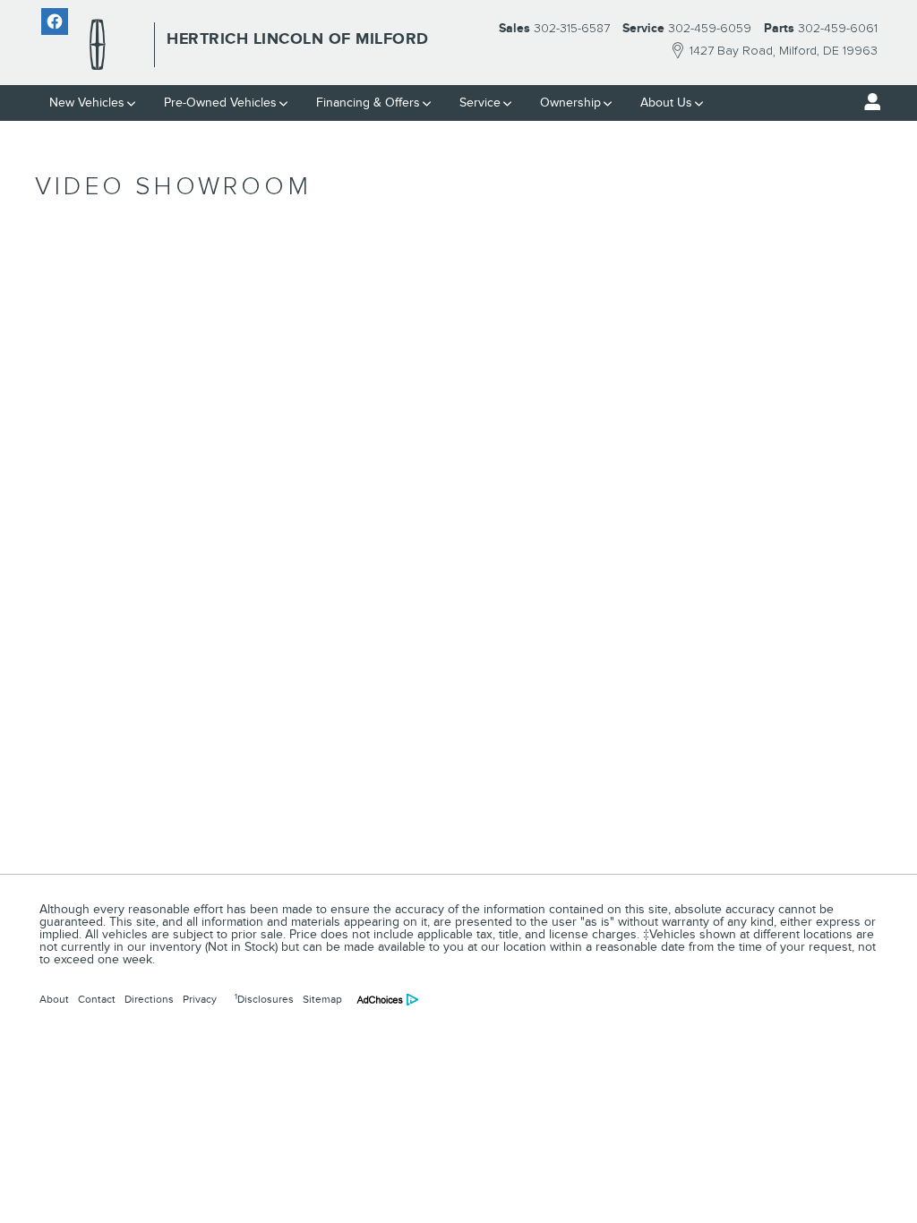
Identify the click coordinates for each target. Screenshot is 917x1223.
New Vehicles (86, 102)
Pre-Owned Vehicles (220, 102)
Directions (149, 999)
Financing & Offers (368, 102)
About (54, 999)
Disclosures (264, 999)
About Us (666, 102)
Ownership (570, 102)
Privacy (200, 999)
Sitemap (322, 999)
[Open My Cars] (867, 102)
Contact (97, 999)
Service (480, 102)
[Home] (97, 44)
